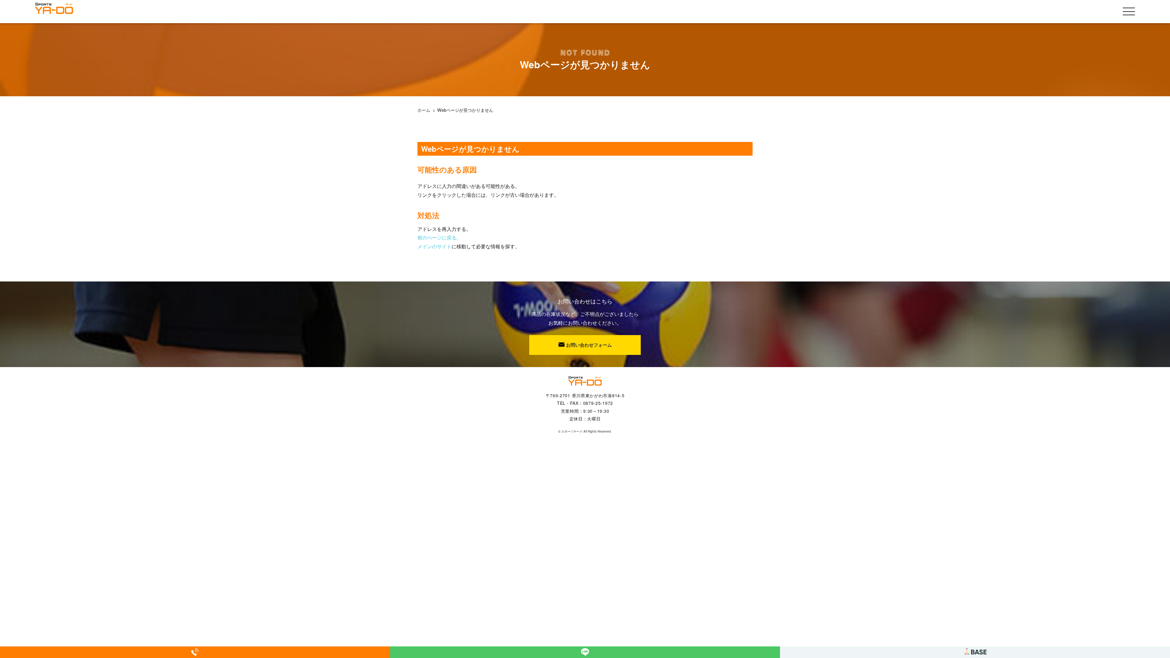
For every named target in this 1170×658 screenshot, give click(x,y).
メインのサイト (434, 246)
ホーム (423, 110)
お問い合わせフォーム (589, 344)
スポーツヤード (572, 431)
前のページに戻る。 (439, 237)
